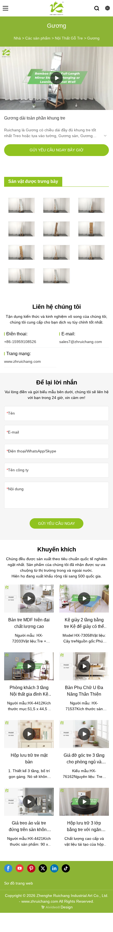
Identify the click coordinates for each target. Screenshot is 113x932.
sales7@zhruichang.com (80, 341)
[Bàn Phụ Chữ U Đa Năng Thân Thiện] (84, 666)
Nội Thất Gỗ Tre (69, 38)
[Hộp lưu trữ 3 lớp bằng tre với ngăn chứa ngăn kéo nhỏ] (84, 802)
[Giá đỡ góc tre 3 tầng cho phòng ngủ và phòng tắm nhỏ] (84, 734)
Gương (93, 38)
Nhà (17, 38)
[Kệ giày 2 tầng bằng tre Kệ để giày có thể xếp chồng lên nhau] (84, 599)
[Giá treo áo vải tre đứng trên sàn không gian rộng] (29, 802)
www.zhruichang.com (22, 361)
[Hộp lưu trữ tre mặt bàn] (29, 734)
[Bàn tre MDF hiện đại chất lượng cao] (29, 599)
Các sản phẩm (37, 38)
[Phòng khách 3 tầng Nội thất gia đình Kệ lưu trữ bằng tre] (29, 666)
